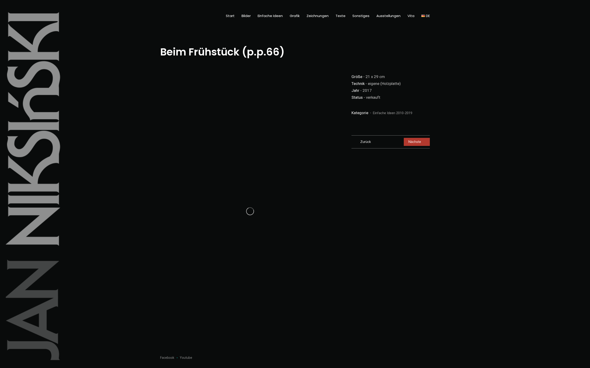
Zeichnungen (318, 15)
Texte (340, 15)
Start (230, 15)
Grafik (295, 15)
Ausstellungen (388, 15)
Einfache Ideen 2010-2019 (392, 113)
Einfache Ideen (270, 15)
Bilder (246, 15)
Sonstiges (360, 15)
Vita (410, 15)
